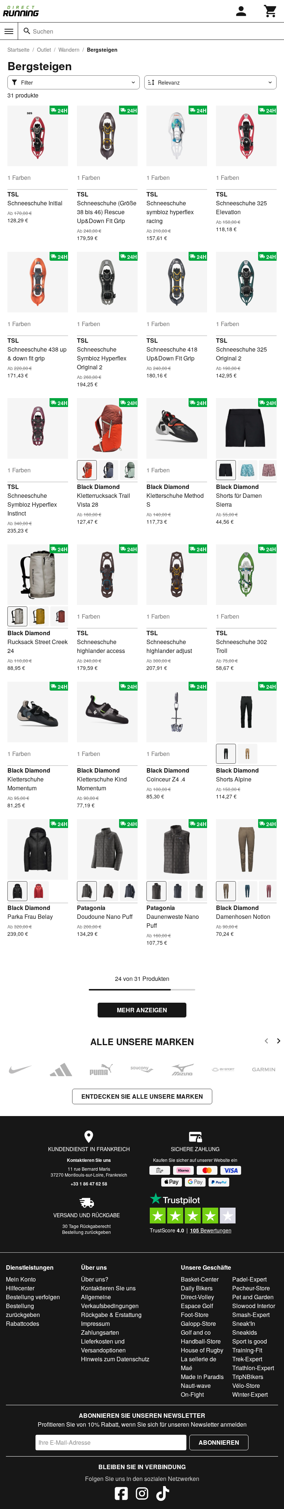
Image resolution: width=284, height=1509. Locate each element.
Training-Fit (247, 1350)
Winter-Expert (250, 1394)
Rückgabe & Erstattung (111, 1314)
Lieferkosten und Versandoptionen (103, 1345)
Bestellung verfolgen (33, 1297)
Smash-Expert (251, 1314)
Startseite (18, 49)
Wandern (69, 49)
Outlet (44, 49)
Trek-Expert (247, 1359)
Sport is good (249, 1341)
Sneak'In (243, 1323)
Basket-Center (200, 1279)
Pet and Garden (253, 1297)
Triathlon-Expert (253, 1367)
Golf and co (196, 1332)
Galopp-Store (198, 1323)
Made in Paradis (202, 1376)
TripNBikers (247, 1376)
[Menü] (9, 31)
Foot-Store (195, 1314)
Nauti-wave (196, 1385)
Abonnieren (219, 1442)
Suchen (43, 31)
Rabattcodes (22, 1323)
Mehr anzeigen (142, 1010)
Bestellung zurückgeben (86, 1232)
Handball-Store (201, 1341)
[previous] (266, 1042)
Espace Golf (197, 1305)
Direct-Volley (197, 1297)
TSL (13, 194)
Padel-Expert (249, 1279)
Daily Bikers (197, 1288)
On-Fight (192, 1394)
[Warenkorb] (270, 11)
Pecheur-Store (251, 1288)
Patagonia (91, 907)
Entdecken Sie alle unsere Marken (142, 1096)
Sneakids (244, 1332)
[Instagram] (142, 1494)
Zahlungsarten (100, 1332)
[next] (278, 1042)
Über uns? (94, 1279)
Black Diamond (98, 486)
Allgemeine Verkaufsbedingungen (110, 1301)
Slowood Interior (253, 1305)
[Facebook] (121, 1494)
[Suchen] (27, 31)
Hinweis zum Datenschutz (115, 1359)
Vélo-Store (246, 1385)
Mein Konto (21, 1279)
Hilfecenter (20, 1288)
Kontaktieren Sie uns (89, 1160)
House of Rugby (202, 1350)
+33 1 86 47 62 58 (89, 1183)
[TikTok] (162, 1494)
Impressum (95, 1323)
